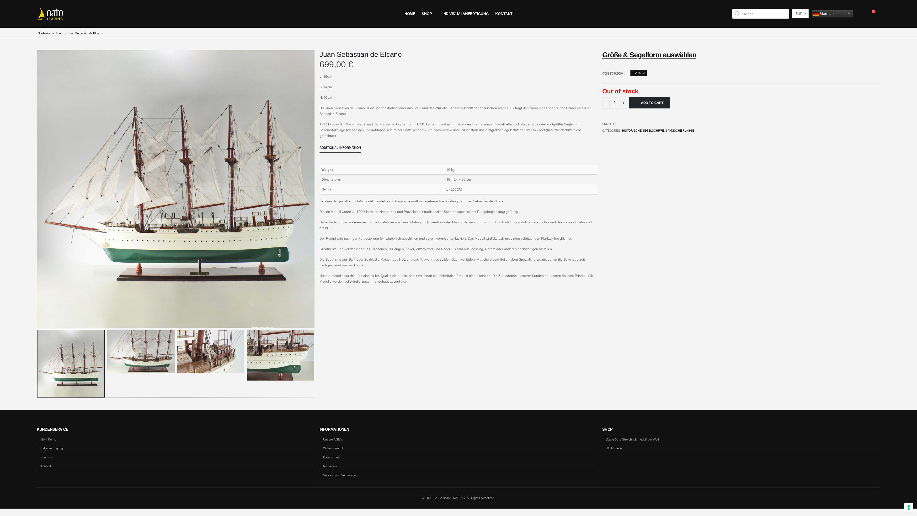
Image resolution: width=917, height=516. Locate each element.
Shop (427, 14)
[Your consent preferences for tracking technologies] (908, 507)
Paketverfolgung (51, 448)
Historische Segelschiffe (643, 130)
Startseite (44, 33)
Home (410, 14)
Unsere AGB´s (333, 439)
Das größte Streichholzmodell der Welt (632, 439)
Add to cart (652, 103)
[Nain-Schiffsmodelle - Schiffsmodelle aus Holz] (50, 14)
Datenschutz (332, 457)
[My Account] (860, 14)
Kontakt (503, 14)
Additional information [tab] (340, 148)
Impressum (331, 466)
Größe (613, 73)
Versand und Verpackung (340, 475)
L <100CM (639, 73)
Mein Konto (48, 439)
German (826, 13)
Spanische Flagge (680, 130)
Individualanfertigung (466, 14)
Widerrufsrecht (333, 448)
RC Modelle (614, 448)
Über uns (46, 457)
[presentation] (38, 189)
